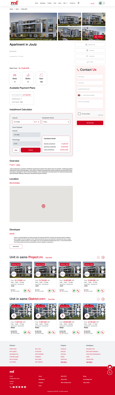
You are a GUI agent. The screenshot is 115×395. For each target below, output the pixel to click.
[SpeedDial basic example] (109, 367)
